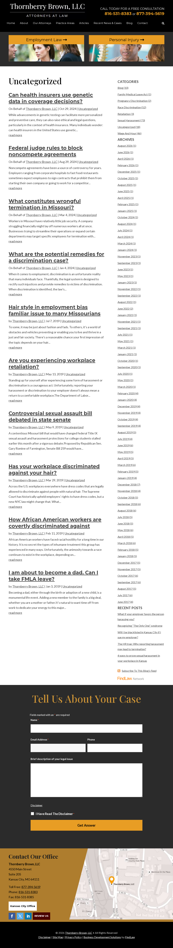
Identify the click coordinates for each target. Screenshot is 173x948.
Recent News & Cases (107, 23)
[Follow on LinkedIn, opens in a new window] (28, 916)
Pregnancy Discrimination (132, 100)
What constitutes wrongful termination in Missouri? (45, 204)
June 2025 (123, 191)
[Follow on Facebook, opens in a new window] (12, 916)
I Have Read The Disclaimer (55, 814)
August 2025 (125, 184)
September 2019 (127, 425)
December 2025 (127, 171)
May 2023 (124, 276)
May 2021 (124, 341)
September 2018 (127, 504)
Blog (129, 23)
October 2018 (126, 497)
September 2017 (127, 582)
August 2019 (125, 432)
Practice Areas (65, 23)
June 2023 (123, 269)
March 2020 (125, 386)
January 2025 (125, 210)
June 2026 (123, 152)
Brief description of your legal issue (52, 758)
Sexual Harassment (129, 120)
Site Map (58, 937)
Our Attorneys (42, 23)
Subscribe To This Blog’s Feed (139, 670)
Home (11, 23)
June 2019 (123, 445)
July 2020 (123, 373)
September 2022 (127, 295)
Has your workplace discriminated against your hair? (54, 469)
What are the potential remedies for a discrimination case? (56, 257)
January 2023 (125, 282)
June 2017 (123, 601)
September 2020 (127, 367)
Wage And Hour (127, 133)
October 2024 (126, 217)
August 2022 (125, 302)
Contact (142, 23)
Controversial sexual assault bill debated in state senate (50, 416)
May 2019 (124, 451)
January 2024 (125, 249)
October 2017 (126, 575)
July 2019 (123, 438)
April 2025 (124, 197)
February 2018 (126, 549)
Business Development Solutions (102, 937)
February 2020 (126, 393)
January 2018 (125, 556)
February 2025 (126, 204)
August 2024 (125, 223)
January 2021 (125, 354)
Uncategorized (88, 109)
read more (15, 135)
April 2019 (124, 458)
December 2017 (127, 562)
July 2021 (123, 334)
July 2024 (123, 230)
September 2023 (127, 263)
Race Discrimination (129, 107)
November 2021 (127, 321)
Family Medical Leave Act (132, 94)
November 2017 (127, 569)
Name (35, 719)
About (24, 23)
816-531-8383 (118, 13)
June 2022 (123, 308)
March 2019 (125, 464)
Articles (84, 23)
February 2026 (126, 165)
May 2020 (124, 380)
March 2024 (125, 243)
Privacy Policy (73, 937)
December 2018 (127, 484)
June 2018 (123, 523)
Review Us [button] (41, 915)
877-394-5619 (150, 13)
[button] (169, 923)
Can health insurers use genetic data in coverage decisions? (51, 98)
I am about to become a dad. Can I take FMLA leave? (53, 575)
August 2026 (125, 145)
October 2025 (126, 178)
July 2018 (123, 517)
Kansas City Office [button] (22, 906)
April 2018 (124, 536)
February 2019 (126, 471)
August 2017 (125, 588)
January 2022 (125, 315)
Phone (91, 739)
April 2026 (124, 158)
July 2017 (123, 595)
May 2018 (124, 530)
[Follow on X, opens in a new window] (20, 916)
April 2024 (124, 236)
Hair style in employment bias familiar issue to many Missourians (55, 310)
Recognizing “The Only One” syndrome (140, 625)
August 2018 (125, 510)
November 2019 (127, 412)
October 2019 (126, 419)
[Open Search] (163, 23)
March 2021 (125, 347)
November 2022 (127, 289)
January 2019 (125, 477)
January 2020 (125, 399)
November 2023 (127, 256)
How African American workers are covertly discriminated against (55, 522)
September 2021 (127, 328)
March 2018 (125, 543)
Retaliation (124, 113)
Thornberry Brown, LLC (41, 109)
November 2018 (127, 490)
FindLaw (130, 937)
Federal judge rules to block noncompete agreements (46, 151)
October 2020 (126, 360)
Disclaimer (37, 805)
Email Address (40, 739)
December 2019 (127, 406)
